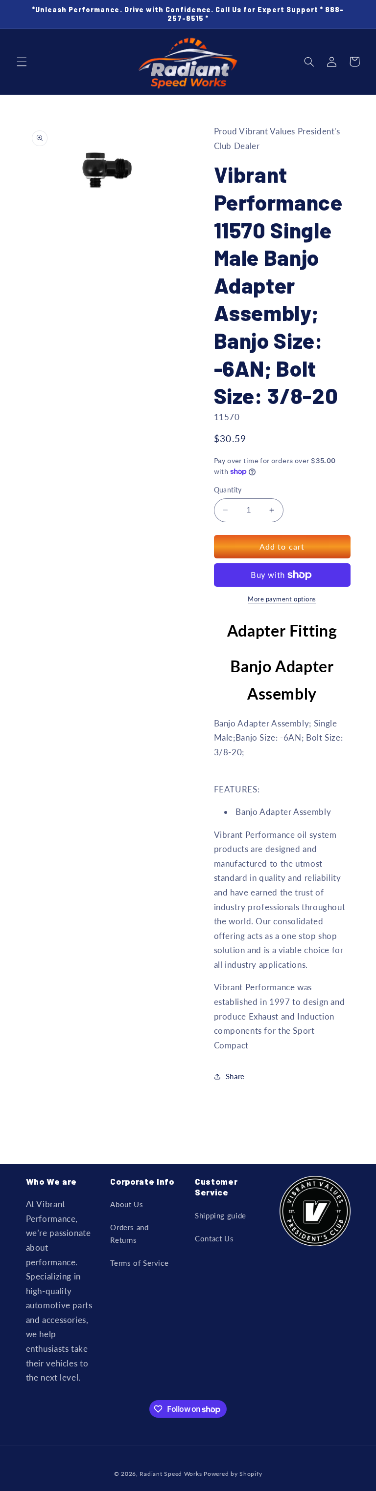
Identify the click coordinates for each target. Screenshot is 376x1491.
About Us (126, 1204)
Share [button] (235, 1076)
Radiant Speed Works (171, 1473)
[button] (21, 61)
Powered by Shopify (233, 1473)
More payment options (282, 599)
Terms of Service (139, 1262)
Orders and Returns (129, 1233)
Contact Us (214, 1238)
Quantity (228, 490)
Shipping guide (220, 1215)
